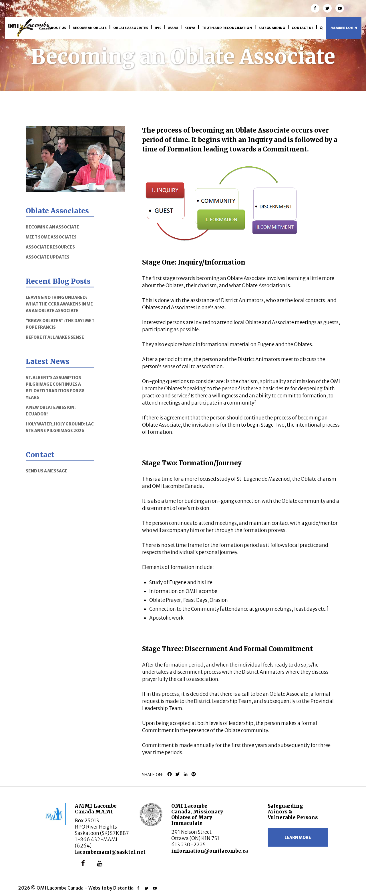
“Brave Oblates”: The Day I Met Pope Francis (60, 324)
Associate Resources (50, 247)
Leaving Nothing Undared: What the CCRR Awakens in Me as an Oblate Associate (59, 304)
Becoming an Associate (52, 227)
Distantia (123, 888)
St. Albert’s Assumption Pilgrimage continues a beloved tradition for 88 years (55, 387)
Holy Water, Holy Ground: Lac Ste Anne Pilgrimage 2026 (60, 427)
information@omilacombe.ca (209, 851)
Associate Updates (47, 257)
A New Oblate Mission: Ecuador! (50, 411)
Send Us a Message (46, 471)
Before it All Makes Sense (55, 337)
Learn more (298, 837)
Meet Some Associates (51, 237)
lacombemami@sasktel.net (110, 852)
